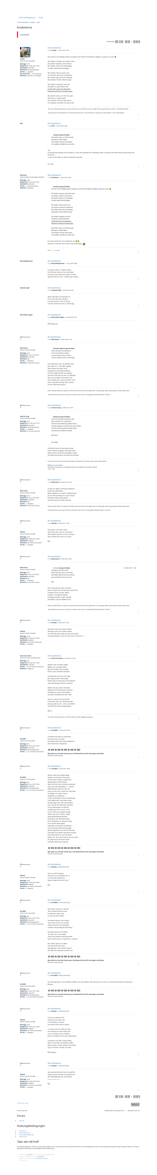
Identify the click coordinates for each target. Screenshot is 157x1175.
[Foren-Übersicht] (33, 7)
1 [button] (122, 42)
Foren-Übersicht (22, 1111)
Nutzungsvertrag (24, 1133)
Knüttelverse (24, 27)
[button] (116, 41)
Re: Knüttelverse (54, 48)
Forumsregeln (24, 34)
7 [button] (134, 42)
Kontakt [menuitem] (21, 1121)
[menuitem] (27, 17)
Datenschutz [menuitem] (23, 1137)
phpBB (29, 1154)
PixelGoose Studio (42, 1158)
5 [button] (128, 42)
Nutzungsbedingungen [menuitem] (26, 1135)
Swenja (55, 568)
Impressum (22, 1131)
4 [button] (126, 42)
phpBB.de (41, 1156)
